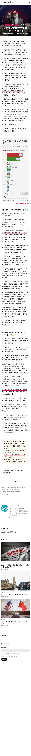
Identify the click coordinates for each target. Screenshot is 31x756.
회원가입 (8, 382)
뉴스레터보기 (22, 382)
